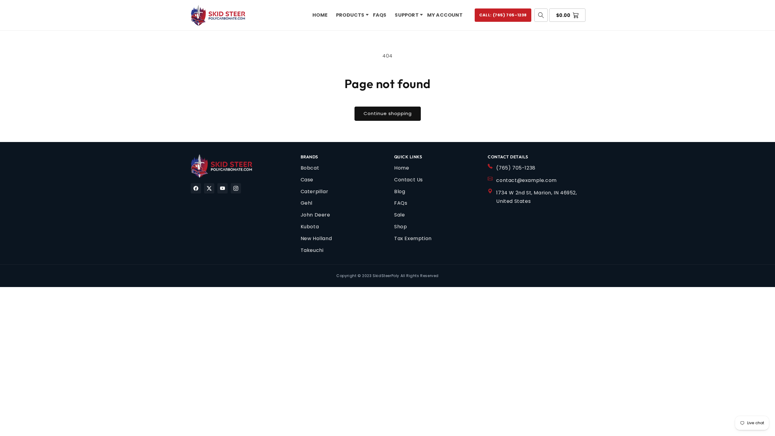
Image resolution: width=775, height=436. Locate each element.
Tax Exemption (413, 238)
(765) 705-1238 (515, 167)
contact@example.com (526, 180)
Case (307, 179)
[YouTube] (222, 188)
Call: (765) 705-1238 (503, 15)
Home (401, 167)
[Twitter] (209, 188)
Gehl (306, 203)
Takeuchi (312, 250)
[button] (350, 15)
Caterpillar (314, 191)
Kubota (310, 226)
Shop (400, 226)
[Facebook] (196, 188)
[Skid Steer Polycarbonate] (221, 166)
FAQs (400, 203)
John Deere (315, 214)
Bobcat (310, 167)
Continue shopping (388, 113)
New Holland (316, 238)
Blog (399, 191)
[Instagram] (236, 188)
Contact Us (408, 179)
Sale (399, 214)
